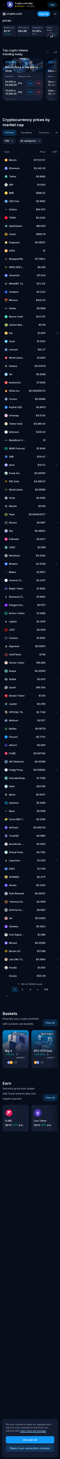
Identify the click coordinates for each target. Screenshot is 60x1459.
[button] (15, 152)
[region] (30, 1438)
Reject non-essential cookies (30, 1448)
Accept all (30, 1439)
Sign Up (43, 14)
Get (52, 4)
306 (46, 989)
